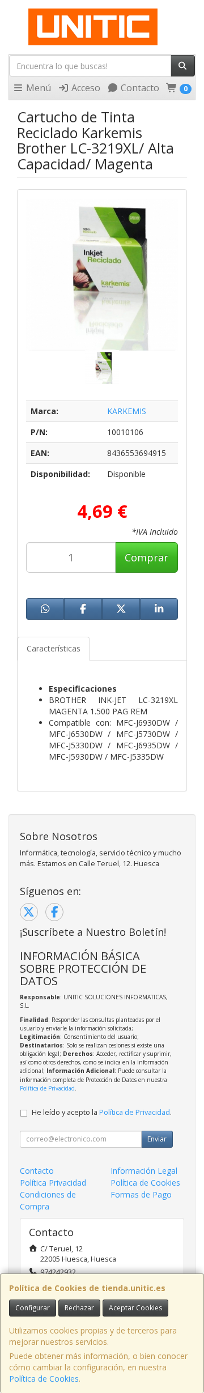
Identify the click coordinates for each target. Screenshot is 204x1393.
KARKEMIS (126, 411)
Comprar (146, 557)
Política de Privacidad (47, 1088)
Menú (37, 88)
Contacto (138, 88)
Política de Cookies (44, 1378)
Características (53, 648)
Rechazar (79, 1308)
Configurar (32, 1308)
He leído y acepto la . (102, 1112)
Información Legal (143, 1170)
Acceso (84, 88)
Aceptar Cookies (135, 1308)
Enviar (157, 1139)
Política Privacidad (53, 1182)
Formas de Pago (141, 1194)
